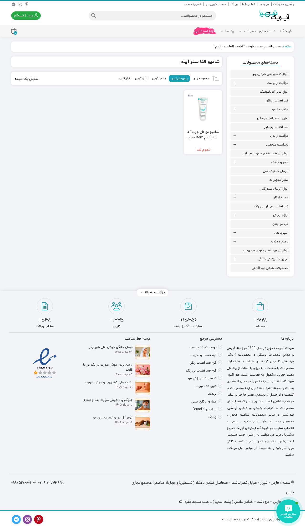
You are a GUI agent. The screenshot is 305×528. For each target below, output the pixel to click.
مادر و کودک (279, 162)
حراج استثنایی (204, 31)
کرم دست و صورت (203, 354)
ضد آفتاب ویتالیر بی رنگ (271, 206)
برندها (229, 31)
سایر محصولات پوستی (272, 118)
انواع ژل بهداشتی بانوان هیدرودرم (265, 250)
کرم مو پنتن (280, 223)
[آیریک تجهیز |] (275, 15)
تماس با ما (248, 4)
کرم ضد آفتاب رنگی (202, 362)
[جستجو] (93, 15)
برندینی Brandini (204, 409)
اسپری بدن (281, 232)
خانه (288, 46)
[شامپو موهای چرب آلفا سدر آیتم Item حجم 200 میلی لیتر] (203, 109)
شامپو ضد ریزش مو (202, 378)
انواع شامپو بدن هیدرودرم (270, 74)
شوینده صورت (206, 385)
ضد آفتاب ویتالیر (276, 127)
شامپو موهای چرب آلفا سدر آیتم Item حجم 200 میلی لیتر (203, 134)
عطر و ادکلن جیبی (203, 401)
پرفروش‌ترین (179, 78)
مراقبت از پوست (277, 82)
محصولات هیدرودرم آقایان (270, 268)
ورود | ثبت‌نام (24, 15)
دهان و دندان (279, 241)
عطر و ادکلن (280, 197)
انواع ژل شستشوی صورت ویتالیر (265, 153)
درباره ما (264, 4)
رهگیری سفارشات (283, 4)
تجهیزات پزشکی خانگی (273, 259)
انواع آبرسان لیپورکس (274, 188)
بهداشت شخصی (277, 144)
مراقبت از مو (280, 109)
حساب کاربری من (215, 4)
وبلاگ (234, 4)
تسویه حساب (192, 4)
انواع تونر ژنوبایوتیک (274, 91)
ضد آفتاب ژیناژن (277, 100)
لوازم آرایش (280, 215)
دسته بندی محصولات (259, 31)
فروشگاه (285, 31)
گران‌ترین (124, 78)
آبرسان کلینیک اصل (275, 171)
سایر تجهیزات (278, 179)
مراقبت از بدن (279, 135)
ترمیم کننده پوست (202, 347)
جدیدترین (159, 78)
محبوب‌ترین (201, 78)
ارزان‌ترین (141, 78)
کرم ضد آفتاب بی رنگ (201, 370)
